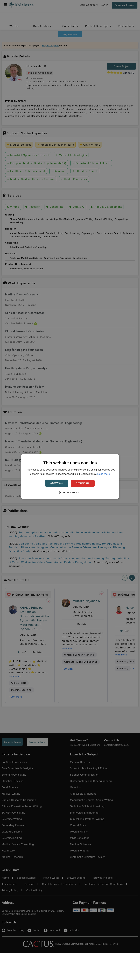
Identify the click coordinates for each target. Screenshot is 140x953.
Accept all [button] (56, 483)
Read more (103, 473)
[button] (70, 493)
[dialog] (70, 476)
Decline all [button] (82, 483)
